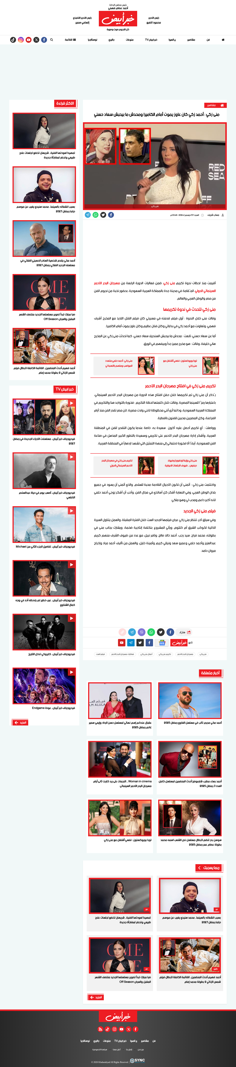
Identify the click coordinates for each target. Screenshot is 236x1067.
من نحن (141, 1050)
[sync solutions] (137, 1062)
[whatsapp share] (95, 215)
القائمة (69, 40)
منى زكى (203, 654)
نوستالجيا (92, 40)
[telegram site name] (131, 642)
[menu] (51, 40)
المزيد (99, 997)
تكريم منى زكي (165, 654)
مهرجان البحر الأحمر (185, 654)
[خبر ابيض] (118, 18)
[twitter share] (103, 215)
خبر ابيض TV (151, 40)
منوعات (129, 40)
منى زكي (169, 283)
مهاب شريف (213, 215)
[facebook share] (111, 215)
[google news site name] (162, 642)
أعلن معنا (116, 1050)
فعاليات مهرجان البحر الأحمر (122, 654)
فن (208, 40)
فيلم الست (100, 654)
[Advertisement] (118, 72)
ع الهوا (172, 40)
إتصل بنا (129, 1050)
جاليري (111, 40)
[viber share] (88, 215)
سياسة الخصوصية (99, 1050)
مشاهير (191, 40)
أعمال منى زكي (146, 654)
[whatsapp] (122, 632)
